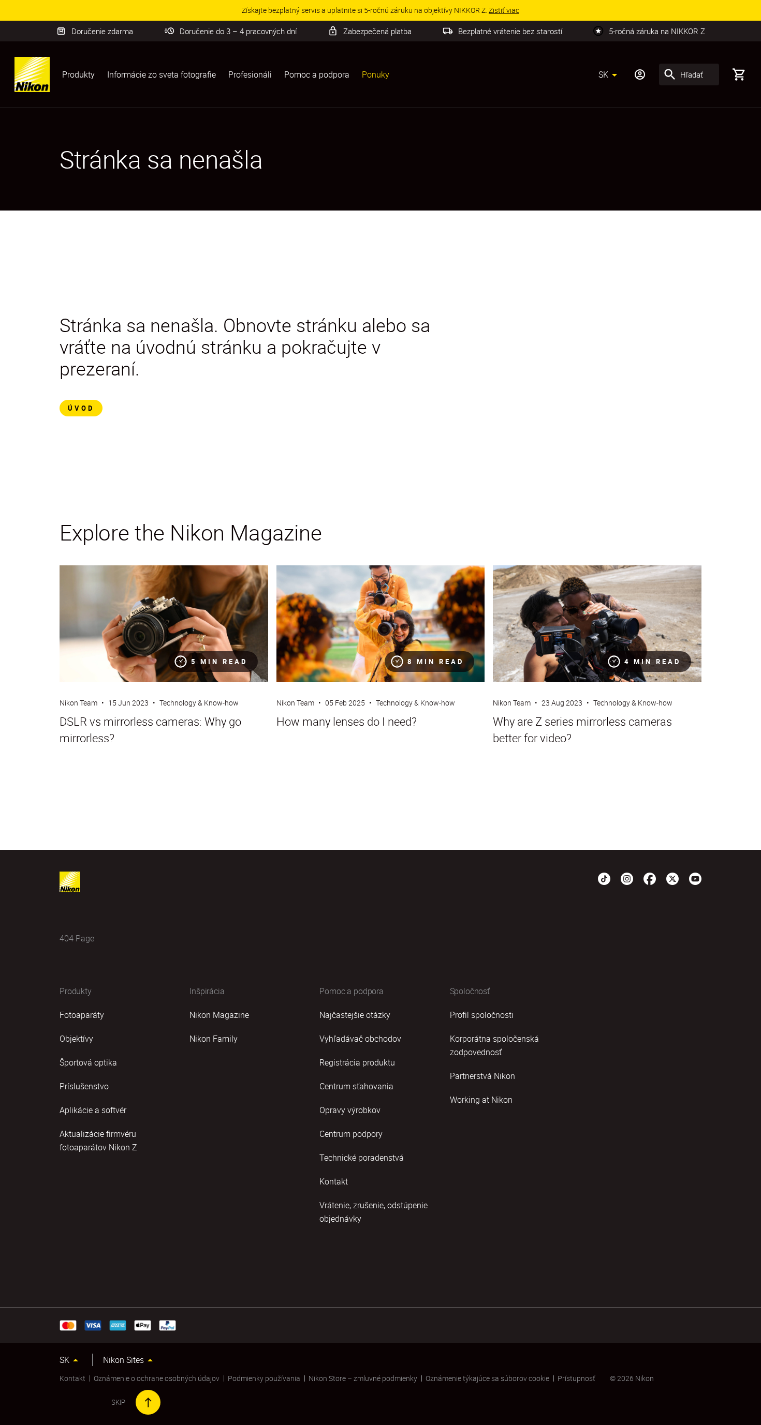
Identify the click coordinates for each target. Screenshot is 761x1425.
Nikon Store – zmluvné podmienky (363, 1378)
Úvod (81, 408)
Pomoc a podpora (316, 74)
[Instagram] (627, 877)
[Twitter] (672, 877)
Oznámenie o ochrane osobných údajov (156, 1378)
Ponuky (375, 74)
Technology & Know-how (199, 703)
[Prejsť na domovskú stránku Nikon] (32, 74)
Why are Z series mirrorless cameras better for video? (582, 729)
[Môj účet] (640, 74)
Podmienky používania (264, 1378)
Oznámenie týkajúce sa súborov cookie (487, 1378)
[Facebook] (649, 877)
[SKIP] (148, 1402)
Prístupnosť (576, 1378)
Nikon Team (78, 703)
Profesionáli (250, 74)
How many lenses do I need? (346, 721)
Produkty (78, 74)
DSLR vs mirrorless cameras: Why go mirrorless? (150, 729)
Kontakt (72, 1378)
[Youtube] (695, 877)
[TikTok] (604, 877)
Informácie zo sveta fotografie (161, 74)
